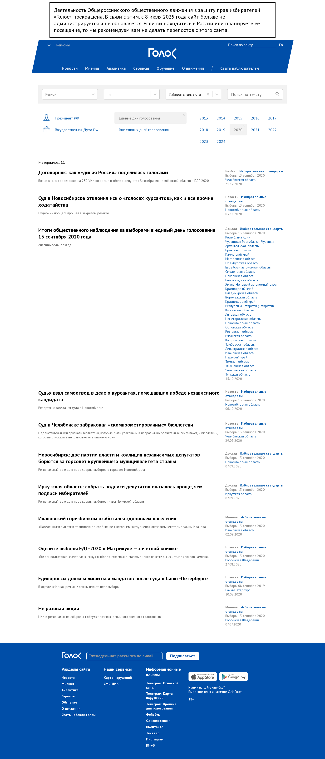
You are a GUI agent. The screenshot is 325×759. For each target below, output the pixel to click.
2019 (221, 129)
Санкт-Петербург (237, 590)
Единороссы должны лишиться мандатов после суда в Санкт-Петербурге (123, 578)
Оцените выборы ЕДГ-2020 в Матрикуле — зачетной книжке (107, 548)
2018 (204, 129)
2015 (238, 118)
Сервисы (141, 68)
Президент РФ (67, 118)
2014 (221, 118)
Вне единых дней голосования (144, 129)
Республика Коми (237, 237)
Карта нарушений (118, 677)
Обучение (165, 68)
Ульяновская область (240, 366)
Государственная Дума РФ (76, 129)
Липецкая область (238, 314)
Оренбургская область (241, 263)
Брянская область (238, 250)
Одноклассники (158, 721)
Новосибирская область (242, 210)
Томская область (237, 361)
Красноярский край (239, 289)
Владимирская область (241, 293)
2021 (255, 129)
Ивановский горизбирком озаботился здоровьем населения (107, 518)
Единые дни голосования (139, 118)
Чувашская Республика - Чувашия (249, 241)
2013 (204, 118)
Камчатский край (237, 254)
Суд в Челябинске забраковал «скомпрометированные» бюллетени (115, 424)
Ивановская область (239, 353)
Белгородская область (241, 280)
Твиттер (152, 733)
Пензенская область (239, 276)
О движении (193, 68)
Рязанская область (238, 336)
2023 (204, 141)
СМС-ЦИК (111, 684)
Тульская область (237, 374)
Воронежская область (241, 297)
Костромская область (240, 340)
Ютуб (150, 745)
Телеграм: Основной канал (162, 685)
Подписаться (182, 656)
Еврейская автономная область (248, 267)
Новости (70, 68)
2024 (221, 141)
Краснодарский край (240, 301)
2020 (238, 129)
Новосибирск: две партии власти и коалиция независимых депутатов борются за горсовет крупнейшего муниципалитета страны (119, 458)
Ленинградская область (242, 349)
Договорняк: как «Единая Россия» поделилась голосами (103, 172)
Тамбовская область (240, 344)
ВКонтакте (154, 727)
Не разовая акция (58, 608)
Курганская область (239, 310)
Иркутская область (238, 494)
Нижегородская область (243, 319)
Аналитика (116, 68)
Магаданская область (240, 259)
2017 (272, 118)
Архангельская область (242, 246)
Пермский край (236, 357)
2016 (255, 118)
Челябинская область (240, 180)
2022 (272, 129)
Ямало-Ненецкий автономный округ (251, 284)
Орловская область (239, 327)
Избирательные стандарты (261, 171)
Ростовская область (239, 331)
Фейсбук (153, 714)
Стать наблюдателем (239, 68)
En (281, 44)
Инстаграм (154, 739)
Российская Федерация (242, 560)
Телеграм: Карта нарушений (159, 695)
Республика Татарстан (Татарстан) (249, 306)
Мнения (92, 68)
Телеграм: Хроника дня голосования (161, 706)
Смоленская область (240, 271)
